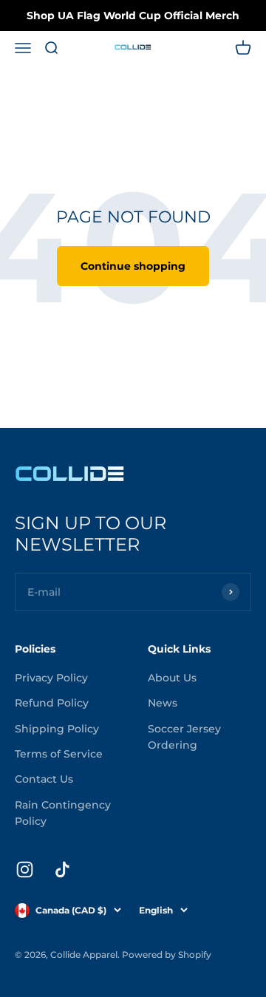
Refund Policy (52, 703)
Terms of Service (59, 753)
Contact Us (44, 779)
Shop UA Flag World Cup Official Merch (133, 15)
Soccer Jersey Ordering (184, 737)
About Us (172, 677)
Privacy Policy (51, 677)
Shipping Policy (57, 728)
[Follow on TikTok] (62, 869)
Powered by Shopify (166, 954)
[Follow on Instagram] (25, 869)
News (162, 703)
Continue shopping (133, 266)
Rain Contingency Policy (63, 813)
